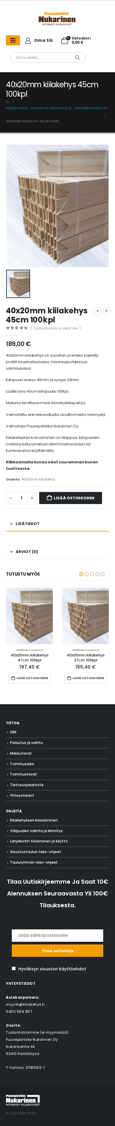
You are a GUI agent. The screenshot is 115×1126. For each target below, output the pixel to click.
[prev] (97, 311)
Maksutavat (21, 753)
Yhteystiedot (22, 795)
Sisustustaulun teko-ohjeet (35, 852)
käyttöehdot (72, 969)
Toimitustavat (23, 774)
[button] (81, 574)
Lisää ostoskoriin (74, 498)
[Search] (78, 57)
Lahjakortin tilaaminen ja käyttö (39, 841)
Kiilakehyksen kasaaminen (34, 820)
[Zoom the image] (57, 14)
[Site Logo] (23, 1100)
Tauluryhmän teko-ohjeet (34, 862)
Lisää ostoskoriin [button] (32, 678)
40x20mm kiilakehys (38, 479)
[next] (106, 311)
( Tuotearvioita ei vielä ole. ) (56, 328)
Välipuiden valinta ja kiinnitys (36, 831)
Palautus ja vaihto (26, 742)
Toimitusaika (22, 764)
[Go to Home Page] (7, 102)
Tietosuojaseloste (27, 785)
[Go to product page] (29, 616)
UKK (13, 732)
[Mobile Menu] (13, 40)
